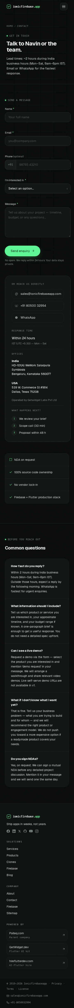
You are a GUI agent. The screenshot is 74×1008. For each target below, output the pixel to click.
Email (9, 132)
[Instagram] (36, 831)
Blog (10, 875)
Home (10, 26)
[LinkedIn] (14, 831)
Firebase (12, 868)
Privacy (57, 983)
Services (12, 849)
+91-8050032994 (20, 1002)
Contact (22, 26)
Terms (10, 989)
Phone (14, 156)
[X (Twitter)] (19, 831)
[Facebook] (8, 831)
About (10, 893)
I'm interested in (15, 180)
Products (12, 855)
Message (11, 204)
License (23, 989)
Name (9, 109)
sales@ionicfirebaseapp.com (29, 995)
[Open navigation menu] (63, 6)
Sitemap (12, 913)
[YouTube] (31, 831)
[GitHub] (25, 831)
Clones (11, 862)
